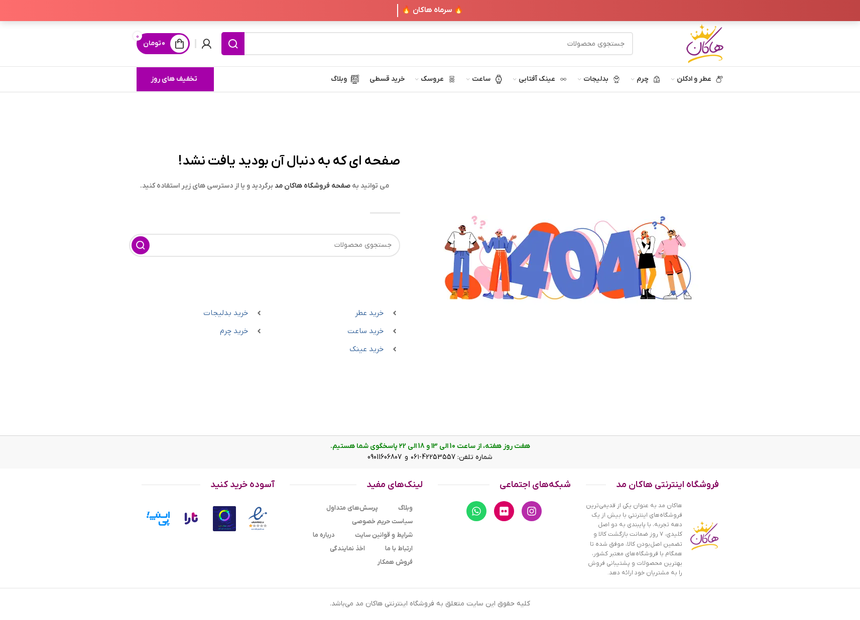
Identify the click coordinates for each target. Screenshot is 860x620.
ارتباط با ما (399, 548)
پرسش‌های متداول (352, 508)
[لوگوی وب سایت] (705, 43)
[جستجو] (232, 43)
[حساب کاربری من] (206, 44)
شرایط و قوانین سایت (384, 535)
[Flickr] (504, 511)
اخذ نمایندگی (347, 548)
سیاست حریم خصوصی (382, 521)
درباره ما (324, 535)
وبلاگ (405, 508)
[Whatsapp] (476, 511)
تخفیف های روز (174, 79)
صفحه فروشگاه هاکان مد (312, 186)
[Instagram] (532, 511)
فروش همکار (395, 562)
